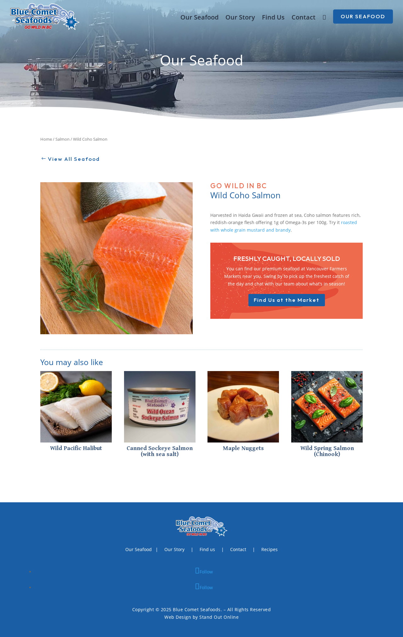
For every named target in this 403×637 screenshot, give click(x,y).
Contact (303, 18)
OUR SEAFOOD (363, 16)
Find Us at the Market (287, 299)
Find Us (273, 18)
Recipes (269, 549)
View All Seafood (74, 158)
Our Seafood (199, 18)
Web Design (177, 617)
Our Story (240, 18)
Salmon (62, 139)
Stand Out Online (219, 617)
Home (46, 139)
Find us (207, 549)
